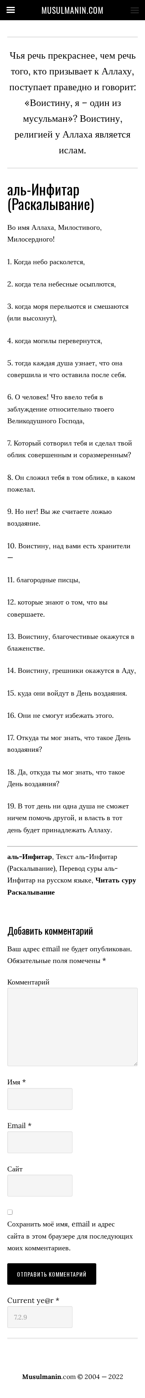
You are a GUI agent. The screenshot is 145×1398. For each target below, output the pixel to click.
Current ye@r (33, 1300)
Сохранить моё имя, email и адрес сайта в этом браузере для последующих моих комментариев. (70, 1235)
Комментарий (28, 981)
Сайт (15, 1168)
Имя (16, 1081)
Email (19, 1125)
